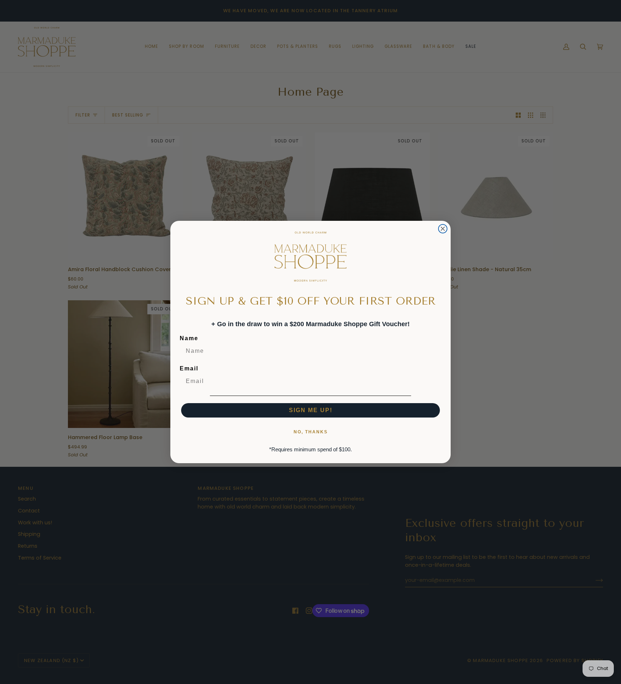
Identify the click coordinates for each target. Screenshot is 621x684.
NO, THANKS (311, 431)
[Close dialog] (442, 228)
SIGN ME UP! (310, 410)
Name (189, 338)
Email (189, 368)
